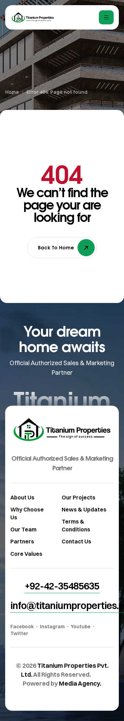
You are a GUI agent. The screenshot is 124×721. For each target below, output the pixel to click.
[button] (62, 586)
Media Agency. (80, 683)
